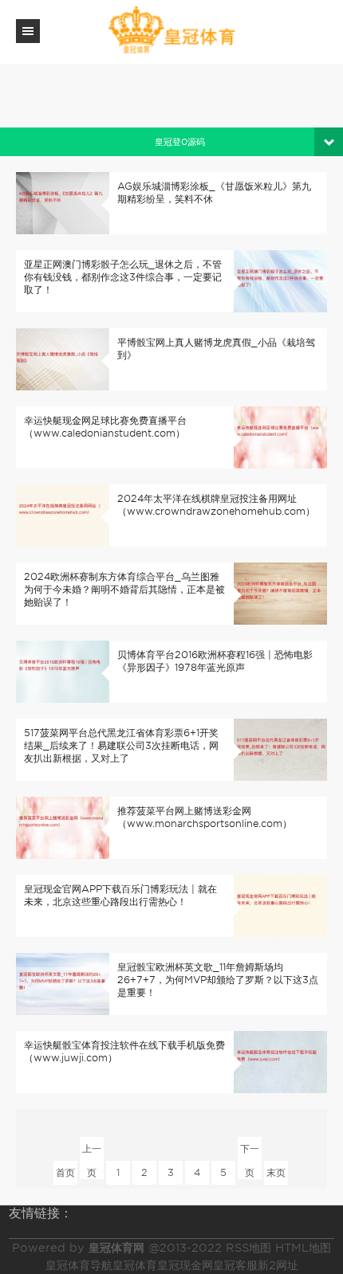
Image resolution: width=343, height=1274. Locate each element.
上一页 (91, 1152)
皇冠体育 (134, 1265)
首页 (65, 1172)
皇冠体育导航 (78, 1265)
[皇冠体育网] (171, 30)
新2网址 (278, 1265)
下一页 (249, 1152)
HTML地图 (303, 1247)
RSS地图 (248, 1247)
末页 (276, 1172)
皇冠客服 (235, 1265)
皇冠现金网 (185, 1265)
